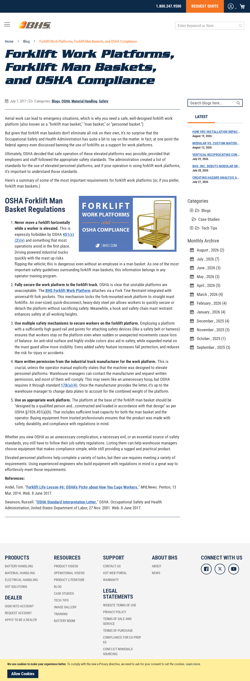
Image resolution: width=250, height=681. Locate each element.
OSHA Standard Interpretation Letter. (67, 502)
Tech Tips (209, 228)
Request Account (18, 613)
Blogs (56, 101)
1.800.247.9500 (168, 6)
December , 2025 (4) (211, 321)
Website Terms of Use (119, 605)
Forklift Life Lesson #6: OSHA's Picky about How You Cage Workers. (82, 487)
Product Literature (69, 580)
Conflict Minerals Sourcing (118, 651)
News (156, 573)
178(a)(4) (69, 385)
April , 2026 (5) (207, 285)
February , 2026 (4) (210, 303)
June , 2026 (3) (207, 267)
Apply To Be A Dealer (21, 620)
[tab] (201, 116)
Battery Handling (19, 566)
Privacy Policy (114, 612)
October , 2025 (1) (210, 338)
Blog (26, 41)
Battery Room (64, 621)
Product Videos (66, 566)
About (156, 566)
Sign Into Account (19, 606)
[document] (125, 670)
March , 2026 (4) (208, 294)
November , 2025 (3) (211, 329)
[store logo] (34, 26)
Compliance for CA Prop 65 (122, 639)
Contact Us (112, 566)
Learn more (193, 664)
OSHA (66, 101)
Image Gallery (65, 607)
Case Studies (209, 219)
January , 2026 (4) (209, 312)
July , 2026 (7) (206, 259)
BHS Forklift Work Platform (68, 290)
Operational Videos (69, 573)
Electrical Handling (21, 580)
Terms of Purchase (118, 630)
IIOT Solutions (16, 587)
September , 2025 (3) (212, 347)
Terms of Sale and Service (117, 621)
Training (61, 614)
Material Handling (84, 101)
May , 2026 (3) (206, 276)
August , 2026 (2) (209, 250)
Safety (103, 101)
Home (9, 41)
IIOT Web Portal (115, 573)
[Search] (238, 103)
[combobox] (209, 26)
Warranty (111, 580)
